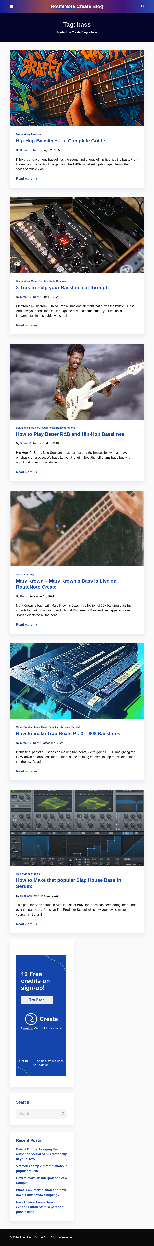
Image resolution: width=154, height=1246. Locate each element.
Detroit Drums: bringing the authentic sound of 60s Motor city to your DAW (41, 1154)
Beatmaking (23, 134)
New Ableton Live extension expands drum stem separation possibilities (39, 1207)
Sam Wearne (28, 895)
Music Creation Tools (43, 281)
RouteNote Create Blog (77, 6)
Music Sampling (25, 574)
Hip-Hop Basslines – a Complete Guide (60, 140)
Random (36, 134)
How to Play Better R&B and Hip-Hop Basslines (70, 434)
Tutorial (71, 427)
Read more (24, 178)
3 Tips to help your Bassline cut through (62, 287)
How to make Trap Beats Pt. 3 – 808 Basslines (68, 733)
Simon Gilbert (29, 150)
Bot (22, 596)
